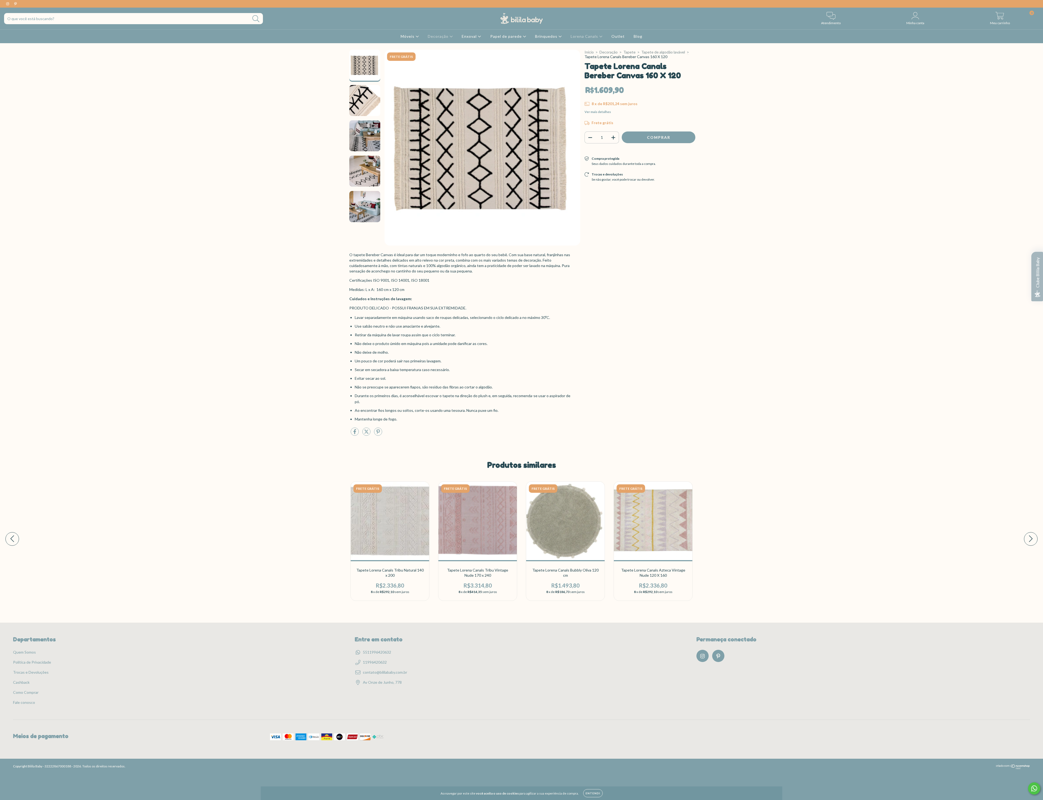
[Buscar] (256, 18)
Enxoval (470, 36)
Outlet (618, 36)
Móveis (408, 36)
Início (589, 52)
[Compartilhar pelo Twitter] (366, 433)
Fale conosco (24, 702)
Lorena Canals (585, 36)
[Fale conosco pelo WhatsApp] (1034, 788)
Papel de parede (506, 36)
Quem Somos (24, 652)
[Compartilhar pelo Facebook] (355, 433)
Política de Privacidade (32, 662)
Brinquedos (546, 36)
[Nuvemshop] (1013, 768)
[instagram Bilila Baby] (8, 3)
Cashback (21, 682)
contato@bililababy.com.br (385, 672)
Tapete (629, 52)
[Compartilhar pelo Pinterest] (378, 433)
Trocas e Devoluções (31, 672)
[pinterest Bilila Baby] (15, 3)
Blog (638, 36)
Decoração (439, 36)
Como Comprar (26, 692)
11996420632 (375, 662)
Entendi (593, 793)
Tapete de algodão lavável (663, 52)
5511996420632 (377, 652)
